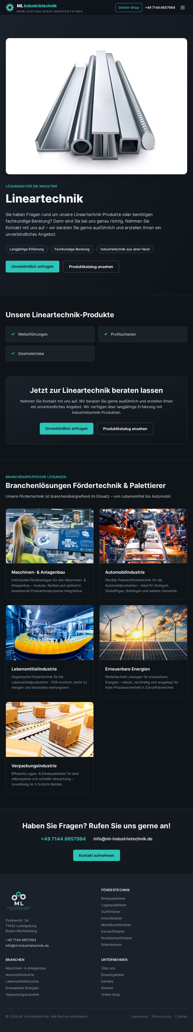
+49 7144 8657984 (160, 7)
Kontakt (107, 988)
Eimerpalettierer (113, 898)
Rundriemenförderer (116, 938)
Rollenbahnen (111, 945)
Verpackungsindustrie (22, 994)
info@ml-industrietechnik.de (123, 838)
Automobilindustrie (20, 975)
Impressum (139, 1016)
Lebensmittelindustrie (22, 981)
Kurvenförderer (113, 931)
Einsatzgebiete (112, 975)
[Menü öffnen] (182, 7)
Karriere (107, 981)
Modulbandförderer (116, 925)
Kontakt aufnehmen (96, 855)
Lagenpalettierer (114, 905)
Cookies (181, 1016)
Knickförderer (111, 918)
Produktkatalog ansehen (91, 266)
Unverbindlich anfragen (32, 266)
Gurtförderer (110, 912)
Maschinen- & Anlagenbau (26, 968)
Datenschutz (161, 1016)
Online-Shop (128, 7)
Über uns (108, 968)
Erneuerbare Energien (22, 988)
